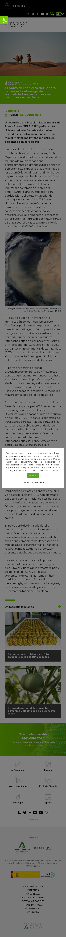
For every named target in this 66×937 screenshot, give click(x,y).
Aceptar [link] (33, 475)
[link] (4, 20)
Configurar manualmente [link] (33, 482)
